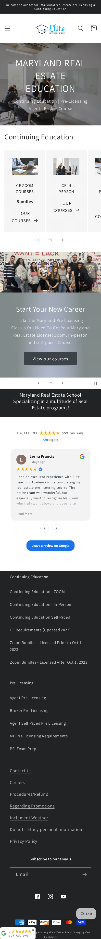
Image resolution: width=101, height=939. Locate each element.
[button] (7, 28)
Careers (17, 782)
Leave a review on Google (50, 545)
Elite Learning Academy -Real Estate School (47, 932)
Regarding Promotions (32, 806)
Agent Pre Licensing (28, 697)
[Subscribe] (84, 874)
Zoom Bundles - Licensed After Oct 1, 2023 (49, 662)
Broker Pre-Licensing (29, 710)
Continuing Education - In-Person (40, 604)
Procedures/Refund (29, 794)
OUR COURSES (21, 216)
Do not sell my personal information (46, 829)
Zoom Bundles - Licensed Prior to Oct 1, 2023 (46, 646)
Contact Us (21, 770)
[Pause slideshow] (95, 383)
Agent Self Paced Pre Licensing (38, 723)
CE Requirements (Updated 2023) (40, 630)
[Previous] (44, 528)
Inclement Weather (29, 817)
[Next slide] (62, 383)
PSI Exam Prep (23, 748)
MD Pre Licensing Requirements (39, 736)
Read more (24, 513)
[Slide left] (38, 240)
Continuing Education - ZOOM (37, 591)
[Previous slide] (38, 383)
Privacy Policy (23, 841)
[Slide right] (62, 240)
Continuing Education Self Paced (40, 617)
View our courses (50, 359)
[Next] (56, 528)
